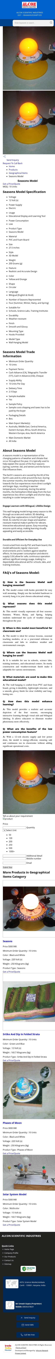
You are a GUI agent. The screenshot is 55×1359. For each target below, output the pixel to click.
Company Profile (11, 1253)
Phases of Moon (12, 1122)
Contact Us (9, 1260)
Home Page (9, 1249)
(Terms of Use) (21, 1348)
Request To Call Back (12, 163)
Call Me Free (29, 1335)
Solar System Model (14, 1194)
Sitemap (7, 1264)
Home (12, 166)
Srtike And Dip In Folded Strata (21, 1034)
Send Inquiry (12, 160)
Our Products (10, 1256)
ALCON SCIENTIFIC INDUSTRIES (29, 13)
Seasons (7, 941)
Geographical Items (18, 173)
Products (13, 169)
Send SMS (29, 1325)
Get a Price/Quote (11, 183)
